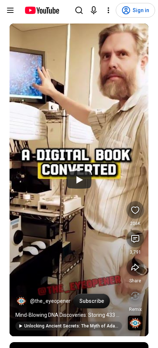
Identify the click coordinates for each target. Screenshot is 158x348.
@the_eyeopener (50, 301)
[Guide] (10, 10)
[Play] (79, 180)
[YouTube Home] (41, 10)
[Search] (79, 10)
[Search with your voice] (93, 10)
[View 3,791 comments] (135, 238)
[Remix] (135, 296)
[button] (21, 301)
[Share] (135, 267)
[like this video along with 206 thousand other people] (135, 210)
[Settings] (108, 10)
